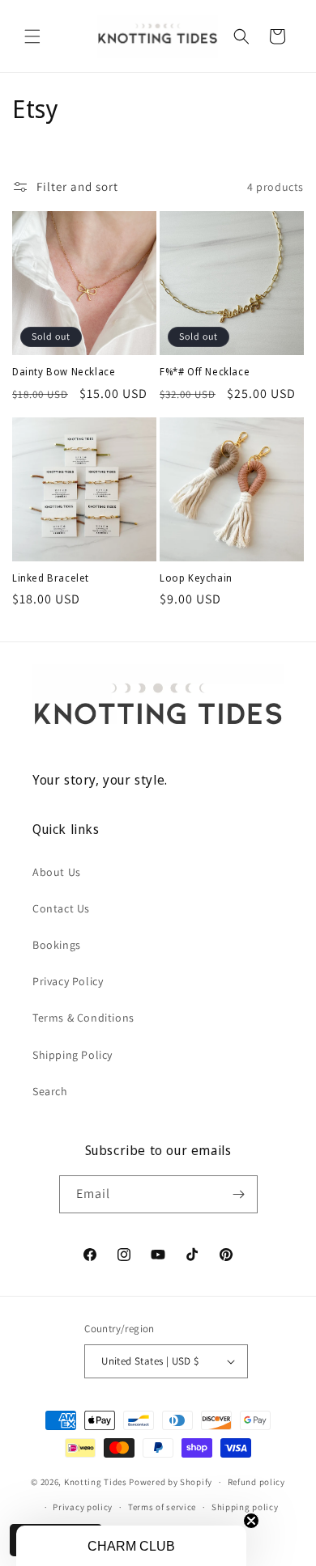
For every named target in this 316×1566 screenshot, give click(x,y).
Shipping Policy (72, 1055)
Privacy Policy (67, 981)
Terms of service (162, 1507)
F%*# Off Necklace (205, 372)
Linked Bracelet (50, 578)
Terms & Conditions (83, 1017)
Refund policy (256, 1482)
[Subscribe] (239, 1194)
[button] (32, 36)
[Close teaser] (251, 1521)
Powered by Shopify (170, 1482)
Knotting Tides (95, 1482)
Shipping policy (245, 1507)
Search (50, 1091)
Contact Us (61, 908)
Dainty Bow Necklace (63, 372)
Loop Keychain (196, 578)
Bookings (56, 944)
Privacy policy (83, 1507)
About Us (56, 872)
